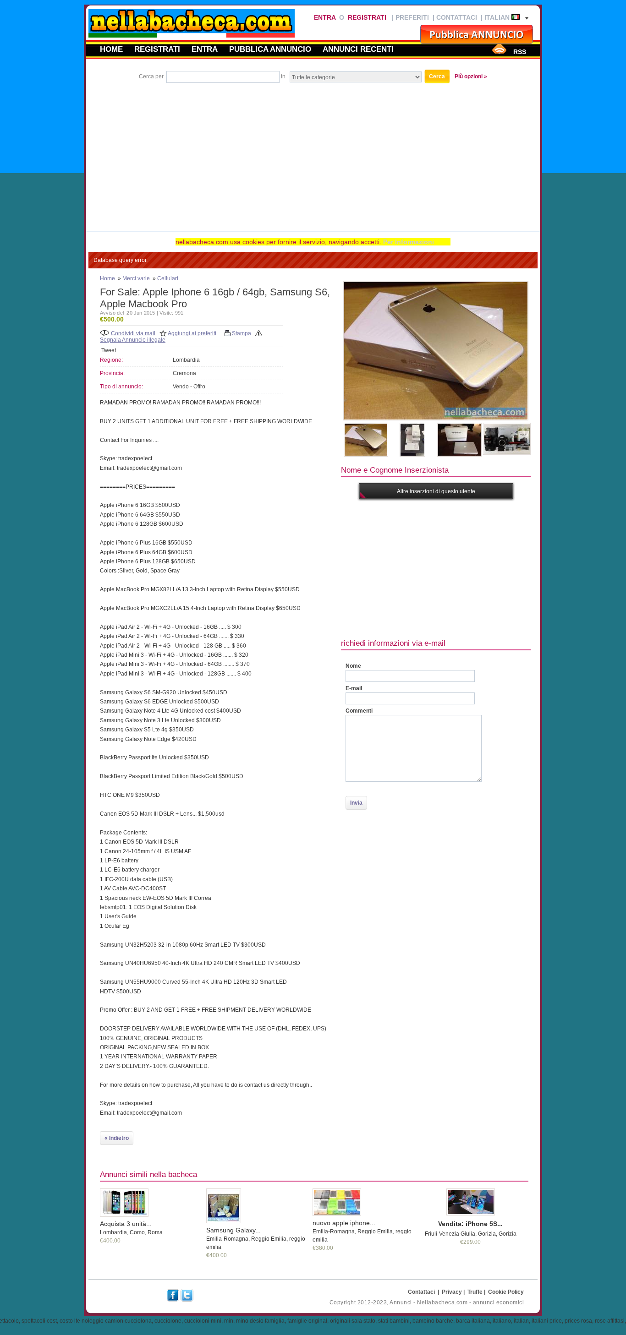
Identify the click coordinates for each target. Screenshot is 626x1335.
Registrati (367, 17)
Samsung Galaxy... (233, 1230)
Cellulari (167, 278)
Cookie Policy (506, 1292)
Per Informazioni (408, 241)
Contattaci (456, 17)
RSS (519, 51)
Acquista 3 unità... (126, 1223)
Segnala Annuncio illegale (132, 340)
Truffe (475, 1292)
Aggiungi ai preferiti (192, 333)
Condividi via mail (133, 333)
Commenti (359, 711)
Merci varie (136, 278)
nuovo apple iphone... (344, 1222)
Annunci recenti (358, 49)
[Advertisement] (313, 153)
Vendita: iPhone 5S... (470, 1223)
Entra (324, 17)
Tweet (108, 350)
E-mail (354, 688)
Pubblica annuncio (270, 49)
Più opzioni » (471, 76)
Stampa (241, 333)
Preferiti (412, 17)
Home (111, 49)
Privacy (452, 1292)
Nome (353, 666)
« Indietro (116, 1138)
